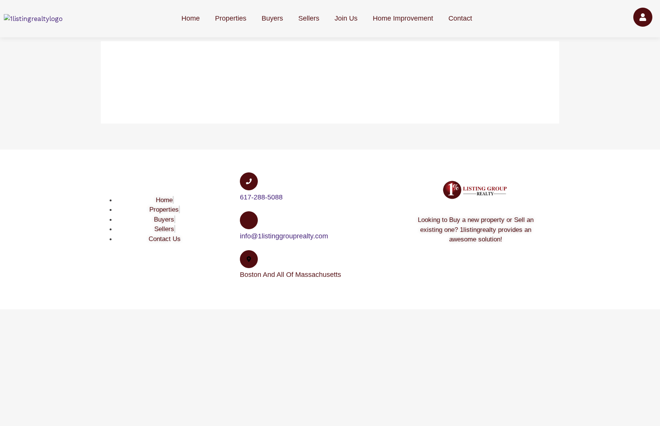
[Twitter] (466, 272)
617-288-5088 (261, 197)
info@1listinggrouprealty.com (284, 236)
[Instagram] (504, 272)
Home (190, 18)
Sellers (308, 18)
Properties (230, 18)
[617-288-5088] (249, 181)
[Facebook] (447, 272)
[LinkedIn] (485, 272)
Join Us (346, 18)
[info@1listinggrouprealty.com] (249, 220)
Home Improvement (403, 18)
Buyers (272, 18)
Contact (460, 18)
